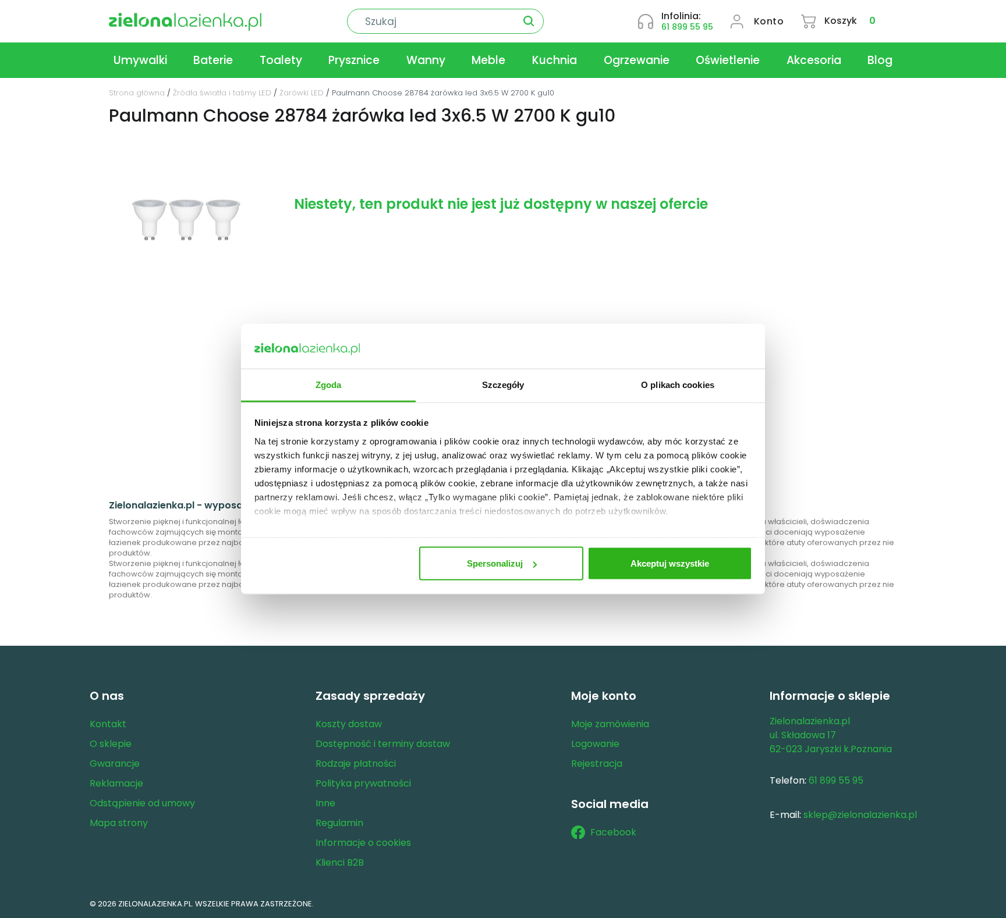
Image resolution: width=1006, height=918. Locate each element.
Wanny (425, 60)
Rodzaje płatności (356, 763)
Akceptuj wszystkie (669, 563)
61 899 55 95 (687, 27)
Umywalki (140, 60)
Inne (325, 803)
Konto (769, 21)
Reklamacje (116, 783)
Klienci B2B (340, 862)
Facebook (613, 832)
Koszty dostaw (349, 724)
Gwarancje (115, 763)
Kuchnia (554, 60)
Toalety (281, 60)
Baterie (213, 60)
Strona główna (137, 92)
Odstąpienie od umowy (142, 803)
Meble (488, 60)
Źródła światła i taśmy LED (222, 92)
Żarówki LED (301, 92)
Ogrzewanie (637, 60)
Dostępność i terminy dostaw (383, 743)
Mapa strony (119, 823)
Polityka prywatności (363, 783)
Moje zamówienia (610, 724)
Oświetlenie (728, 60)
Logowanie (595, 743)
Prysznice (354, 60)
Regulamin (339, 823)
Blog (879, 60)
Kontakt (108, 724)
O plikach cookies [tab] (677, 384)
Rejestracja (596, 763)
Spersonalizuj (495, 563)
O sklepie (111, 743)
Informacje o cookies (363, 842)
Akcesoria (814, 60)
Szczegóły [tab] (503, 384)
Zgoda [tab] (329, 384)
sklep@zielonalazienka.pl (860, 814)
